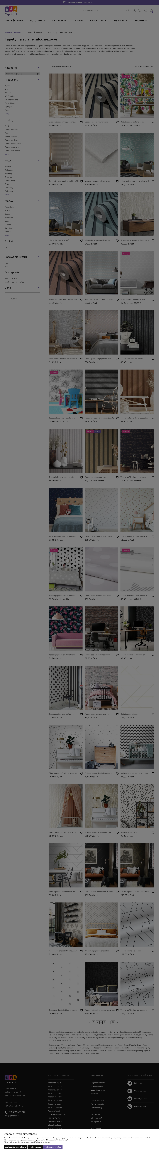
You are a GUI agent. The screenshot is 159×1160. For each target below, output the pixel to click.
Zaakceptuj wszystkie (53, 1147)
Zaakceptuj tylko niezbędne (15, 1147)
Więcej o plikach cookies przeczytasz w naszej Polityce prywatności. (27, 1142)
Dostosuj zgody (35, 1147)
